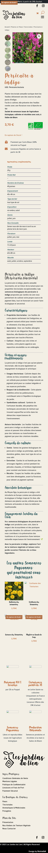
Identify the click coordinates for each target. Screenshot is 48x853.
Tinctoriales (7, 805)
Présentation (7, 822)
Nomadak (41, 851)
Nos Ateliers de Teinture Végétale (16, 825)
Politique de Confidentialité (13, 784)
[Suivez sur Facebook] (37, 5)
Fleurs (4, 801)
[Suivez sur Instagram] (43, 5)
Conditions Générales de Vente (15, 778)
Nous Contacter (9, 828)
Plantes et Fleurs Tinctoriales (21, 27)
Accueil (7, 27)
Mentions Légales (9, 781)
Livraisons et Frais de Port (13, 788)
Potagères (6, 811)
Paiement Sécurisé (10, 791)
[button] (39, 36)
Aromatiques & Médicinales (13, 808)
